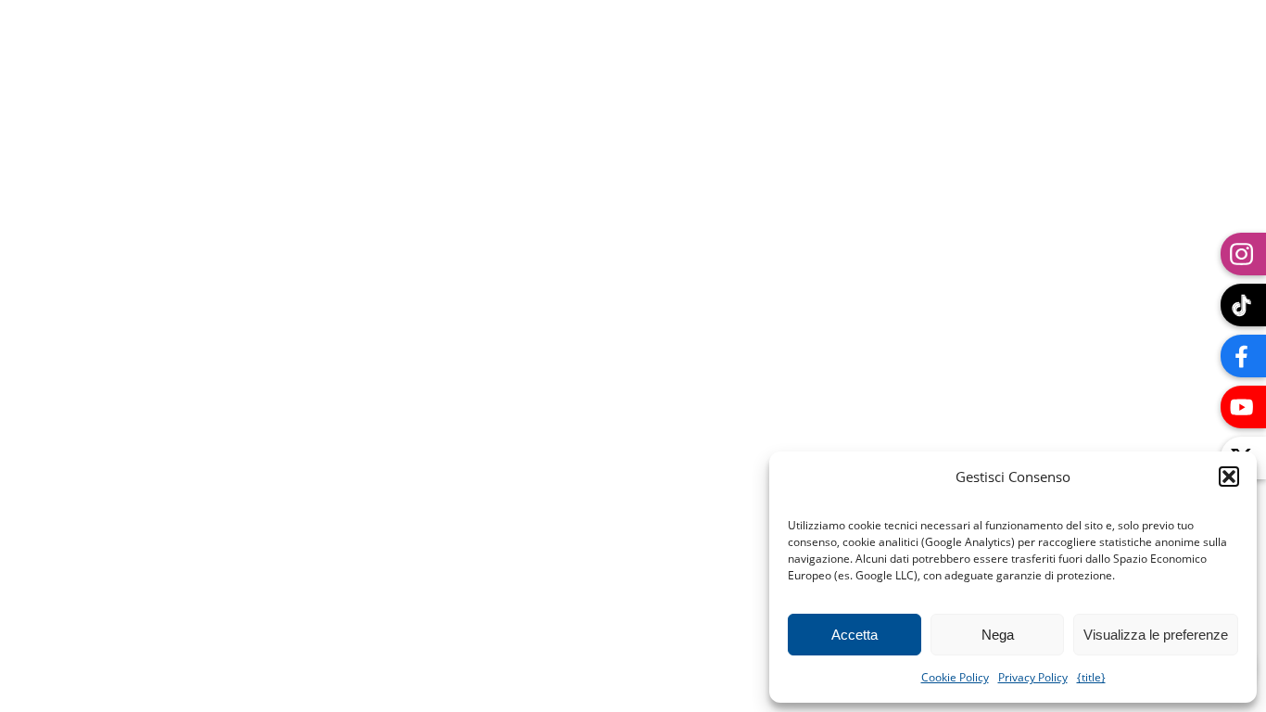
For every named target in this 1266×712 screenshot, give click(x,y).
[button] (1229, 476)
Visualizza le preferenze (1155, 634)
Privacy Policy (1033, 677)
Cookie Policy (955, 677)
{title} (1091, 677)
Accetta (854, 634)
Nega (997, 634)
